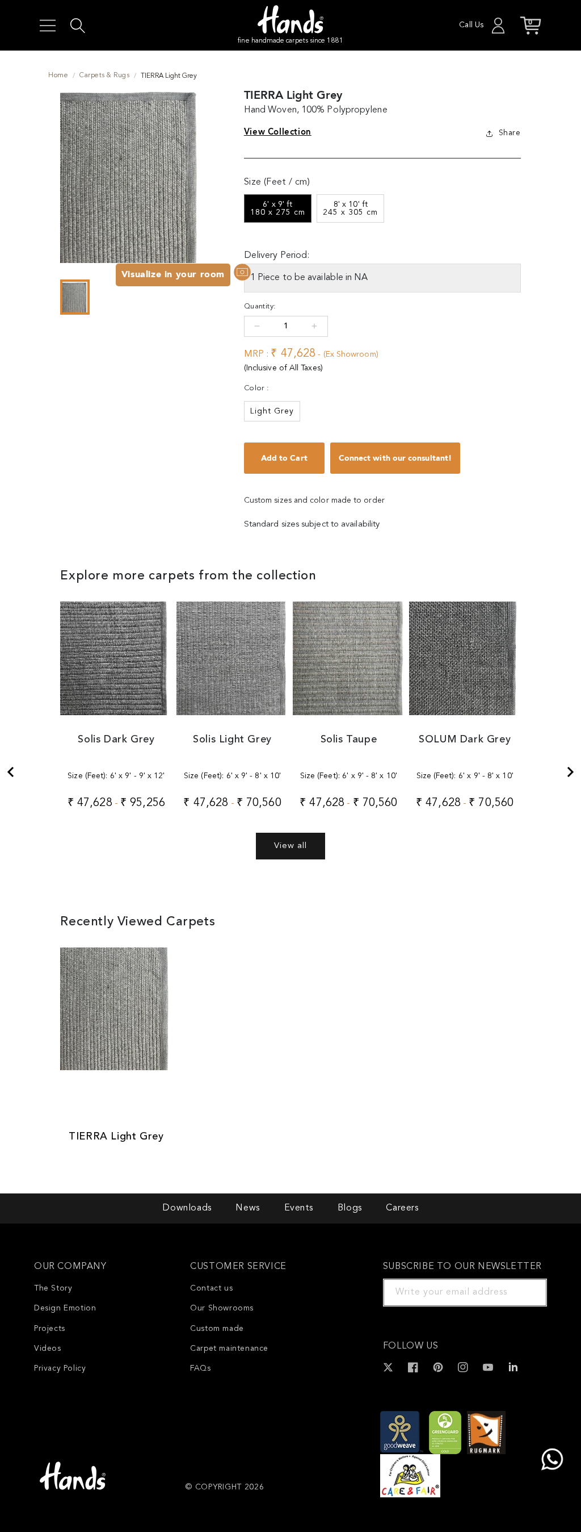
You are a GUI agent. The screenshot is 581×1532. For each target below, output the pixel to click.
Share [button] (510, 133)
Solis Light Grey (232, 739)
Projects (49, 1329)
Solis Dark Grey (116, 739)
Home (58, 75)
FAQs (200, 1368)
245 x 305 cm (350, 208)
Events (299, 1208)
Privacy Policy (60, 1368)
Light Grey (272, 411)
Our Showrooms (222, 1308)
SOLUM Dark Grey (465, 739)
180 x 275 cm (277, 208)
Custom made (217, 1329)
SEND (525, 1292)
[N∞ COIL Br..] (10, 772)
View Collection (277, 132)
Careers (402, 1208)
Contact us (211, 1288)
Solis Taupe (349, 739)
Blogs (350, 1208)
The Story (53, 1288)
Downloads (186, 1208)
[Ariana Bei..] (570, 772)
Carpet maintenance (229, 1348)
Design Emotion (65, 1308)
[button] (48, 25)
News (247, 1208)
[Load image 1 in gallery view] (75, 297)
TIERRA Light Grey (116, 1137)
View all (290, 846)
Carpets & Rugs (104, 75)
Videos (47, 1348)
